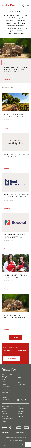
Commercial (5, 413)
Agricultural (5, 416)
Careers (20, 416)
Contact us (21, 408)
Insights (20, 413)
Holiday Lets (5, 421)
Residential (5, 408)
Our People (21, 411)
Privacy (20, 440)
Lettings (4, 411)
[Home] (15, 369)
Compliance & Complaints (13, 440)
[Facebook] (25, 400)
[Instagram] (22, 400)
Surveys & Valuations (7, 418)
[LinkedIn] (18, 400)
